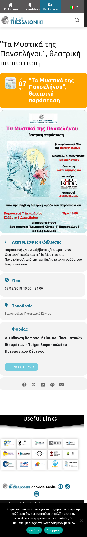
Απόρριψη (53, 530)
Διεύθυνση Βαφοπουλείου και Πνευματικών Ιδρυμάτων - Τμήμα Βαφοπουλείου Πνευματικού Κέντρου (43, 344)
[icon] (60, 489)
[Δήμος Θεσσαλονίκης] (22, 20)
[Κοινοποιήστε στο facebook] (24, 384)
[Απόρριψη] (81, 520)
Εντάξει (34, 530)
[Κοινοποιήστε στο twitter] (34, 384)
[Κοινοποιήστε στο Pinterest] (52, 384)
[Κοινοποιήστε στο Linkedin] (43, 384)
